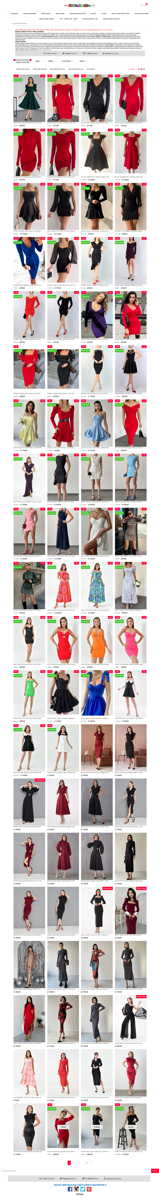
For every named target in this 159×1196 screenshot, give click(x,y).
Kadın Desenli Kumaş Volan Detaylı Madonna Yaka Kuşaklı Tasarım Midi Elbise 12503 (61, 610)
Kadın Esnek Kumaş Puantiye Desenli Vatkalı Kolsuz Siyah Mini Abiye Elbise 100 (61, 502)
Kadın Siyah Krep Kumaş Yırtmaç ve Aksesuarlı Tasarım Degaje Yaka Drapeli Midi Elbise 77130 (129, 827)
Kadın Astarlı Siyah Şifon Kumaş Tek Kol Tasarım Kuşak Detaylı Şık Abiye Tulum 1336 (129, 1043)
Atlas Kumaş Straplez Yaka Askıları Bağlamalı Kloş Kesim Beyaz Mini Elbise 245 (61, 772)
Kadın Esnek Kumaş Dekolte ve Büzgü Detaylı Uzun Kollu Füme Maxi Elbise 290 (95, 1043)
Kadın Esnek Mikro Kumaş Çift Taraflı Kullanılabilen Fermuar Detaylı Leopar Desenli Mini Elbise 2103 (129, 556)
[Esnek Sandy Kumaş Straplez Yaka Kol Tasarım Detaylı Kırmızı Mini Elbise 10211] (63, 98)
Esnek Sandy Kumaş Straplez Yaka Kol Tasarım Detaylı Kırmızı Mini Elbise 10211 (61, 123)
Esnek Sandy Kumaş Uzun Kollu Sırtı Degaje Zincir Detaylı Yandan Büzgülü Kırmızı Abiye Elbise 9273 (61, 177)
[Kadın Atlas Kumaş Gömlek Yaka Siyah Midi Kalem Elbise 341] (131, 856)
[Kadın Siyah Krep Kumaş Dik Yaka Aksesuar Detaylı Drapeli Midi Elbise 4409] (63, 910)
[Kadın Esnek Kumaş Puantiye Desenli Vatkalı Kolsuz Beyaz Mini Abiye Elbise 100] (97, 477)
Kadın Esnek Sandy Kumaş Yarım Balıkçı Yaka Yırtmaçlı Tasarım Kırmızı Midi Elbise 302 (28, 1043)
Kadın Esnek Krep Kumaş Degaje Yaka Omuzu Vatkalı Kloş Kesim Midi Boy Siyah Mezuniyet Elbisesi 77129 (95, 827)
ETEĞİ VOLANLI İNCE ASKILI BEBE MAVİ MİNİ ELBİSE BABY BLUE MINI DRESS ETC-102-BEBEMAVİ (95, 448)
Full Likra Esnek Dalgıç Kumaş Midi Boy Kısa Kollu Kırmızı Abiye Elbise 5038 (129, 448)
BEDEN (50, 61)
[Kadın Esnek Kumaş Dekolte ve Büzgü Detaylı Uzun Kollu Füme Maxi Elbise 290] (97, 1018)
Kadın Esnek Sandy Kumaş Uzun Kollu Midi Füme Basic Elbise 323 (61, 989)
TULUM (103, 13)
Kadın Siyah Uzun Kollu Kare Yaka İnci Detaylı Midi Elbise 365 (95, 935)
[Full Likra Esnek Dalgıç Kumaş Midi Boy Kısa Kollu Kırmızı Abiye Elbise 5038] (131, 423)
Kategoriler (66, 61)
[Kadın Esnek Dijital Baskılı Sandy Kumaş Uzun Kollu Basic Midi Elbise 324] (29, 964)
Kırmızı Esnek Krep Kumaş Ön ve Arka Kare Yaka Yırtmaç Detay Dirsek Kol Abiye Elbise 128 (61, 1151)
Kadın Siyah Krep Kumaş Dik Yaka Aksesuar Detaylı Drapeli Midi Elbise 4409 (61, 935)
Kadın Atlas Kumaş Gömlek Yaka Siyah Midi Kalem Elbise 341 (129, 881)
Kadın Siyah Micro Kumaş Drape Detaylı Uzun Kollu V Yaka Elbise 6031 (95, 1097)
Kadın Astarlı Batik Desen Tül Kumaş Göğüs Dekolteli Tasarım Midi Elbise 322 (95, 989)
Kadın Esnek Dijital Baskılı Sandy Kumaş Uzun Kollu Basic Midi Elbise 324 (28, 989)
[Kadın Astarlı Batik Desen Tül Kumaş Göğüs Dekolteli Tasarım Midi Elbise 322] (97, 964)
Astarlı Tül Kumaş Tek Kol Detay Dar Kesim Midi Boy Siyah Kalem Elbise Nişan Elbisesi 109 (129, 1151)
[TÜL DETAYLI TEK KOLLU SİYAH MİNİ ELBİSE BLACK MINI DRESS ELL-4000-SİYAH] (63, 206)
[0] (146, 5)
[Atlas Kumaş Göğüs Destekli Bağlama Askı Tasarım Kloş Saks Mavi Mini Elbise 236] (97, 694)
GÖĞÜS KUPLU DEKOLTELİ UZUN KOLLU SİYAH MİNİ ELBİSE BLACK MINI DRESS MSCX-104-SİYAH (95, 231)
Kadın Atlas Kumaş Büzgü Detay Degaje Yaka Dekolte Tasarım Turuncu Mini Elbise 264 (95, 664)
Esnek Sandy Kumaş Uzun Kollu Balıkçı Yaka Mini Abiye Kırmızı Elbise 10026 (28, 177)
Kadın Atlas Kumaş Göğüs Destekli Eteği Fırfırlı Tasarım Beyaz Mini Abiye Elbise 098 (95, 556)
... (82, 1163)
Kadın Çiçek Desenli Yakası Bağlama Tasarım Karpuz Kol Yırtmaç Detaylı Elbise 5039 (129, 610)
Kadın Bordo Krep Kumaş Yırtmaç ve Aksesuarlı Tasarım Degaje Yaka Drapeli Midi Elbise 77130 (28, 881)
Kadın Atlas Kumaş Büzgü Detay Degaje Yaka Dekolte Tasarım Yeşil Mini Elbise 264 (28, 718)
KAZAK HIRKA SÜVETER (111, 19)
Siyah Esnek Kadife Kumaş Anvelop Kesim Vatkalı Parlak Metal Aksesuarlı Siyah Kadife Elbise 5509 (28, 1151)
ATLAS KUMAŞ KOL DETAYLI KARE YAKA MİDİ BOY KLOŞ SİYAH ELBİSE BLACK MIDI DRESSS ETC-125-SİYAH (95, 177)
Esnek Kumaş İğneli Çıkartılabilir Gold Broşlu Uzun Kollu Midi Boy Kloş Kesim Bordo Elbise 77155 (61, 881)
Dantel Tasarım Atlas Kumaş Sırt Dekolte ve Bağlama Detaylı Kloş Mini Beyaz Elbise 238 (129, 718)
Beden (37, 61)
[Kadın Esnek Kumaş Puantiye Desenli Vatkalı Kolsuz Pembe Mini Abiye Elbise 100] (29, 531)
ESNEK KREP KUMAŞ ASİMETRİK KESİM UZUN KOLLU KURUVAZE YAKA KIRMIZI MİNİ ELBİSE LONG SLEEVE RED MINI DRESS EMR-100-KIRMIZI (28, 339)
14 (87, 1163)
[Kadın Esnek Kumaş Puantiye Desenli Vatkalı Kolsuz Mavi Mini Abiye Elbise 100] (131, 477)
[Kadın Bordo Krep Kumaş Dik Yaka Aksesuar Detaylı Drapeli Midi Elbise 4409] (29, 910)
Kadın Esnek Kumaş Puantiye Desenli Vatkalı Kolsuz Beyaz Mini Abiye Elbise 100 (95, 502)
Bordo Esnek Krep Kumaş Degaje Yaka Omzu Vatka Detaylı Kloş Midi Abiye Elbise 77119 (95, 772)
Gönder (155, 1171)
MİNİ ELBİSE (60, 13)
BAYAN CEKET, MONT (46, 19)
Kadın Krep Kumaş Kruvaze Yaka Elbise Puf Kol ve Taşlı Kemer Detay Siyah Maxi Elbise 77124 (28, 827)
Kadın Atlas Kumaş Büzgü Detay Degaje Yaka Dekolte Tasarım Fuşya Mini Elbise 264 (129, 664)
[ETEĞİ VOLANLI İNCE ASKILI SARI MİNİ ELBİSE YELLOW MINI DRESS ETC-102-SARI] (29, 423)
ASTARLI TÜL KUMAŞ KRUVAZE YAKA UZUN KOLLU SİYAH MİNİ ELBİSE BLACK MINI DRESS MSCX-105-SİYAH (129, 231)
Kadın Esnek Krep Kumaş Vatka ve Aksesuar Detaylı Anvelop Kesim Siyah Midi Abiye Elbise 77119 (129, 772)
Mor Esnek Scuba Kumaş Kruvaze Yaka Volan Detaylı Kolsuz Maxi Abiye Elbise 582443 (28, 502)
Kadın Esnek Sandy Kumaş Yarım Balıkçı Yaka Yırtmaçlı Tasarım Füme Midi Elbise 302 (129, 989)
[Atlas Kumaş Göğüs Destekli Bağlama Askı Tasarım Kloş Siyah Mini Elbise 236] (63, 694)
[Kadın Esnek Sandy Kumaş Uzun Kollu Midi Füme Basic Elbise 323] (63, 964)
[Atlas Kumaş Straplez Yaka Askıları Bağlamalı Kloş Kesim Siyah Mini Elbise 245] (29, 748)
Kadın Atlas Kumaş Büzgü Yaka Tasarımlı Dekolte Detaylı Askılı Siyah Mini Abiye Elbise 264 (28, 664)
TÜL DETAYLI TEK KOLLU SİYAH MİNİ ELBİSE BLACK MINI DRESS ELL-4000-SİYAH (61, 231)
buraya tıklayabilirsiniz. (44, 50)
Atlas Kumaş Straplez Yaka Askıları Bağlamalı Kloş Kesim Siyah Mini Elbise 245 (28, 772)
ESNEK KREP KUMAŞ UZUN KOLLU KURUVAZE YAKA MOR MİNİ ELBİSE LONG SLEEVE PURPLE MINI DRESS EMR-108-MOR (95, 339)
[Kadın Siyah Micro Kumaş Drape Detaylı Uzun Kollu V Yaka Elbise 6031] (97, 1073)
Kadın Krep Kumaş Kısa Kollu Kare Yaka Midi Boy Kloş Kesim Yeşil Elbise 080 (28, 123)
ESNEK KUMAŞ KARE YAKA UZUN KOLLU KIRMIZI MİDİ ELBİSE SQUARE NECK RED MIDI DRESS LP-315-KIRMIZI (28, 393)
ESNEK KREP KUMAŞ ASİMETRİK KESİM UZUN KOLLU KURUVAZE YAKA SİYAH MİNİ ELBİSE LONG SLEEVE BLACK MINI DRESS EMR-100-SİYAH (61, 339)
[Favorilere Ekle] (29, 100)
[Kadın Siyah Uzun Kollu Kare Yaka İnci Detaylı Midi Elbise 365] (97, 910)
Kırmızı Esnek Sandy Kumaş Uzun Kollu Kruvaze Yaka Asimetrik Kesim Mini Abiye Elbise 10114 (129, 123)
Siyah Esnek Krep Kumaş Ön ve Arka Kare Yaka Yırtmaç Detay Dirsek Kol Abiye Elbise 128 (95, 1151)
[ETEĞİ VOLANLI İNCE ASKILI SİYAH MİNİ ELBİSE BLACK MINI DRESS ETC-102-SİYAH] (29, 206)
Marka (82, 61)
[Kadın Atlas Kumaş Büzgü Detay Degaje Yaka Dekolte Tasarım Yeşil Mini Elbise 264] (29, 694)
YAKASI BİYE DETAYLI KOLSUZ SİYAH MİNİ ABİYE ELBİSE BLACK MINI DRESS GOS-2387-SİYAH (95, 393)
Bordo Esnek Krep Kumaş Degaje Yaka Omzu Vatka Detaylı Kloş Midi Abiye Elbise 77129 (61, 827)
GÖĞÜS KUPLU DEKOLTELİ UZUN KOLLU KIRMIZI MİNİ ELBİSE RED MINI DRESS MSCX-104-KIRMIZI (61, 448)
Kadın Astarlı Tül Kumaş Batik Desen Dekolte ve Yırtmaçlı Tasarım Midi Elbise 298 (61, 1043)
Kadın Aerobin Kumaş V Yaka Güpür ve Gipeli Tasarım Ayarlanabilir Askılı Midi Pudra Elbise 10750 (28, 1097)
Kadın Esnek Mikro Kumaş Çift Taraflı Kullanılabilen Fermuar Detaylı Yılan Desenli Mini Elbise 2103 (28, 610)
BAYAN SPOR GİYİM (141, 13)
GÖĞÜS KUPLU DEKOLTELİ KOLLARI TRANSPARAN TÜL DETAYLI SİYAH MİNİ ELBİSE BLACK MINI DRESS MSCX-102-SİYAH (61, 285)
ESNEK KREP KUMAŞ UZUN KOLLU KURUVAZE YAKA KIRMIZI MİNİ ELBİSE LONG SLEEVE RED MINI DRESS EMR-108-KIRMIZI (129, 339)
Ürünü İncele (37, 100)
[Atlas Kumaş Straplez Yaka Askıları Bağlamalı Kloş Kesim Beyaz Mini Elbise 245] (63, 748)
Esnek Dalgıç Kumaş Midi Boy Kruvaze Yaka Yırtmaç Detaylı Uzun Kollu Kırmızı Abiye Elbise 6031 (61, 1097)
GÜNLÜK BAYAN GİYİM (78, 13)
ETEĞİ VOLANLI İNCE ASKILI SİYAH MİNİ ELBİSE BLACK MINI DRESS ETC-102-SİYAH (28, 231)
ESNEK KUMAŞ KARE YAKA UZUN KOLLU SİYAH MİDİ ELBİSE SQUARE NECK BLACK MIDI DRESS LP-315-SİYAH (61, 393)
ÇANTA (93, 13)
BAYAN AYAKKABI (29, 13)
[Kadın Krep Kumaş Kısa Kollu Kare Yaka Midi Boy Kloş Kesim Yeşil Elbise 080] (29, 98)
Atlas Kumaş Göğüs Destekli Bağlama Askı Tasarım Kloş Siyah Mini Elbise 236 (61, 718)
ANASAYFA (14, 13)
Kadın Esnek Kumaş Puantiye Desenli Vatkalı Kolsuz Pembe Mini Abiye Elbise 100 (28, 556)
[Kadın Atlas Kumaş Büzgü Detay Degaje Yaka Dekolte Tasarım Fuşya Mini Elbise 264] (131, 639)
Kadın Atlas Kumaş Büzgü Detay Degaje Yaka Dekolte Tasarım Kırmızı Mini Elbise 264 (61, 664)
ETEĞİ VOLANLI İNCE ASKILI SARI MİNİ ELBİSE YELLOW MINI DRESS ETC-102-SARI (28, 448)
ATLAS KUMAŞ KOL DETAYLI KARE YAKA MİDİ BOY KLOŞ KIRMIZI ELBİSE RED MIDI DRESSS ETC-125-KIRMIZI (129, 177)
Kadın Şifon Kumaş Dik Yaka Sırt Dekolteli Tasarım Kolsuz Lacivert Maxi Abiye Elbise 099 (61, 556)
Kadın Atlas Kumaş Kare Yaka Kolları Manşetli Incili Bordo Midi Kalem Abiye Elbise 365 (129, 935)
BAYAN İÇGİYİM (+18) (90, 19)
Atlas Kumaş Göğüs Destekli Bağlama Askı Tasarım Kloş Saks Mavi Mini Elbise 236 (95, 718)
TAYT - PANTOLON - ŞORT (68, 19)
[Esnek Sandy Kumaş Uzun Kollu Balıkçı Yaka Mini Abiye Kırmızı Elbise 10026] (29, 152)
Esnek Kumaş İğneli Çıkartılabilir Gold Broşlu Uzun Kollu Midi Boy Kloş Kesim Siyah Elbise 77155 (95, 881)
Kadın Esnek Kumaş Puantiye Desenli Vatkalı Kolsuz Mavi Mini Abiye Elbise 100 (129, 502)
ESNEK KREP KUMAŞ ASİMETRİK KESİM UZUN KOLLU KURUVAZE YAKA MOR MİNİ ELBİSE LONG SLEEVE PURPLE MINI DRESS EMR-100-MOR (129, 285)
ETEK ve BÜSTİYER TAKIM (120, 13)
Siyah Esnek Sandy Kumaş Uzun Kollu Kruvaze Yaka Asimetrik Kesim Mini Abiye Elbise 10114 (95, 123)
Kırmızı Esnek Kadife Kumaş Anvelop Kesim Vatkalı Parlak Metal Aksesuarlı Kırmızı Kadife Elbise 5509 (129, 1097)
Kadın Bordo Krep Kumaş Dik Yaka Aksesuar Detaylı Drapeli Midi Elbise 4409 (28, 935)
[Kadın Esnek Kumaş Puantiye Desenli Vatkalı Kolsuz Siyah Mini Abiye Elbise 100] (63, 477)
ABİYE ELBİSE (46, 13)
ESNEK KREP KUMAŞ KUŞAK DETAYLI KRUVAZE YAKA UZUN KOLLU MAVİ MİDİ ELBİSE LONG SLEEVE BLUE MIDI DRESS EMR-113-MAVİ (28, 285)
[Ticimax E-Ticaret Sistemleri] (79, 1194)
